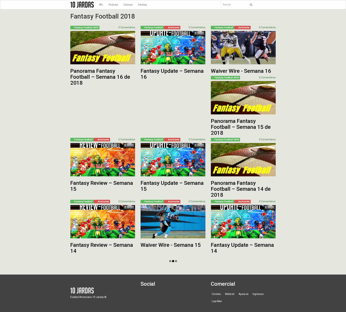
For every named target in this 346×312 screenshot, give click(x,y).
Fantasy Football (153, 27)
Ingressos (258, 294)
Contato (216, 294)
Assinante (173, 27)
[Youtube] (166, 295)
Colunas (128, 4)
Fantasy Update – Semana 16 (172, 74)
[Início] (83, 5)
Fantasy (142, 4)
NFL (101, 4)
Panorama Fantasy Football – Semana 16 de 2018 (100, 77)
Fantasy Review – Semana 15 (101, 186)
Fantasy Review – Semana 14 (101, 248)
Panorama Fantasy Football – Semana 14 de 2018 (241, 189)
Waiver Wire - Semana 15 (171, 245)
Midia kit (229, 294)
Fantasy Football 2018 (86, 27)
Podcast (113, 4)
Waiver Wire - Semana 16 (241, 71)
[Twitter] (156, 295)
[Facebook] (145, 295)
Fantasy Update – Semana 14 (242, 248)
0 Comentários (126, 27)
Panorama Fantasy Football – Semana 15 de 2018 (241, 127)
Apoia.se (244, 294)
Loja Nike (217, 301)
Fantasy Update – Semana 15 (172, 186)
